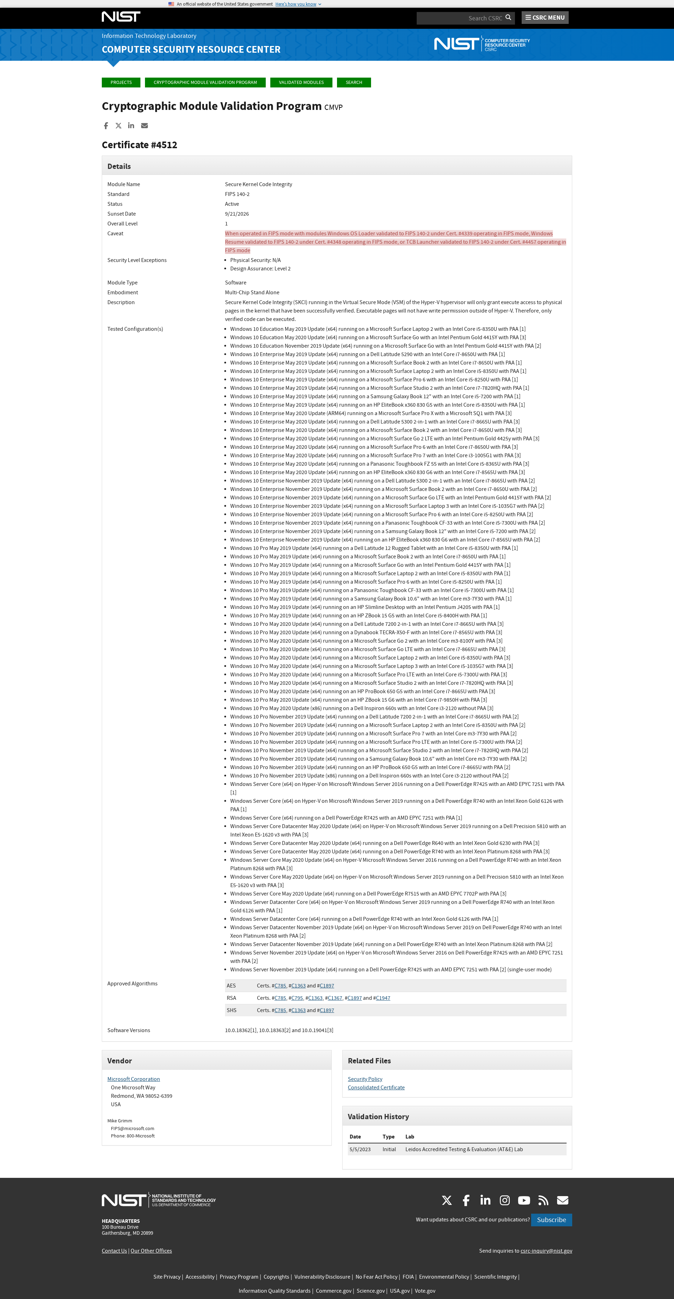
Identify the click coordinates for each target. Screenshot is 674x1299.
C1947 (383, 998)
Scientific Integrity (495, 1276)
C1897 (327, 985)
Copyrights (276, 1276)
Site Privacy (166, 1276)
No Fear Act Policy (376, 1276)
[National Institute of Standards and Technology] (159, 1199)
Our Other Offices (151, 1250)
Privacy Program (239, 1276)
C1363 (298, 985)
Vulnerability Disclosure (322, 1276)
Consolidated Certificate (376, 1087)
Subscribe (551, 1219)
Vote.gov (425, 1290)
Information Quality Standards (275, 1290)
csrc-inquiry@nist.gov (546, 1250)
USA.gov (400, 1290)
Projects (121, 82)
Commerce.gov (333, 1290)
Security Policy (365, 1079)
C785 (280, 985)
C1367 (335, 998)
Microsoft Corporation (133, 1079)
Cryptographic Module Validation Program (205, 82)
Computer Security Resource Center (191, 49)
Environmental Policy (444, 1276)
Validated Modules (301, 82)
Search (354, 82)
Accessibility (200, 1276)
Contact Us (114, 1250)
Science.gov (371, 1290)
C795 (297, 998)
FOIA (408, 1276)
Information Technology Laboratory (149, 36)
